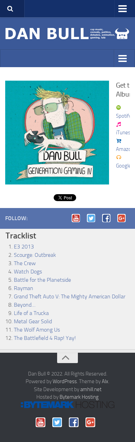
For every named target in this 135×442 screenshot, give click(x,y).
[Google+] (123, 218)
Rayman (23, 288)
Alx (105, 381)
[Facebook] (108, 218)
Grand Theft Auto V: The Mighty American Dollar (69, 296)
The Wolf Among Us (37, 329)
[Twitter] (93, 218)
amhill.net (90, 389)
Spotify (123, 116)
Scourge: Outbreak (35, 255)
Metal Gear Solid (33, 321)
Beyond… (24, 304)
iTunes (123, 132)
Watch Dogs (28, 271)
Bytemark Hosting (79, 397)
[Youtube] (78, 218)
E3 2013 (24, 246)
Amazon (125, 149)
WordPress (65, 381)
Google (123, 166)
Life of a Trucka (31, 313)
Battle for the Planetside (42, 280)
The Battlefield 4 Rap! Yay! (45, 338)
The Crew (25, 263)
